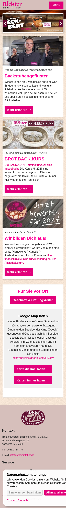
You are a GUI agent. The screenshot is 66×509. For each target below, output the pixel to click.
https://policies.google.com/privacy (33, 358)
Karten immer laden (31, 380)
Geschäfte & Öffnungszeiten (33, 300)
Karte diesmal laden (31, 369)
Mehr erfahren (17, 110)
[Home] (12, 5)
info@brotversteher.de (22, 455)
